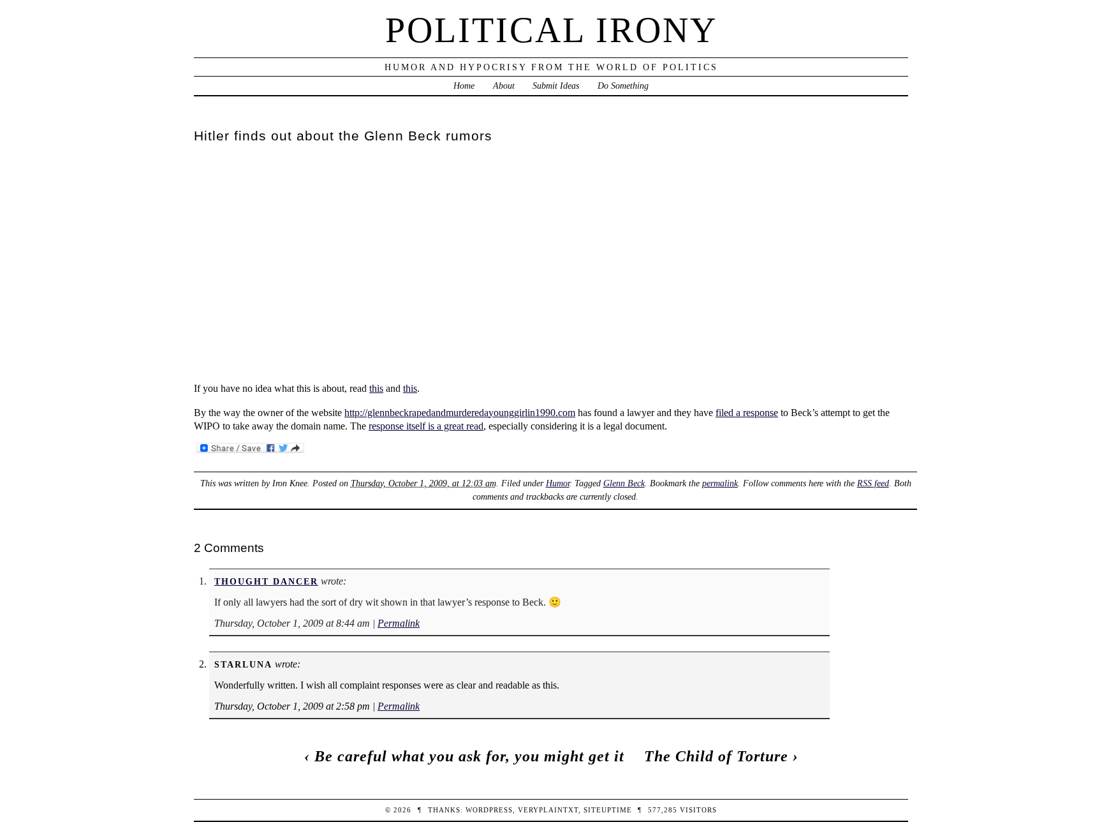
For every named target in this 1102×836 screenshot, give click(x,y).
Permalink (399, 623)
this (376, 388)
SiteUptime (608, 810)
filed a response (747, 412)
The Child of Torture (716, 756)
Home (463, 85)
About (504, 85)
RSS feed (873, 483)
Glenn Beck (624, 483)
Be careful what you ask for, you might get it (469, 756)
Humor (557, 483)
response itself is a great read (426, 426)
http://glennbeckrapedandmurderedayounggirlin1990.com (459, 412)
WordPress (489, 810)
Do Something (623, 85)
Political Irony (551, 30)
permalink (720, 483)
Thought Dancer (266, 581)
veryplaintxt (548, 810)
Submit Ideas (556, 85)
